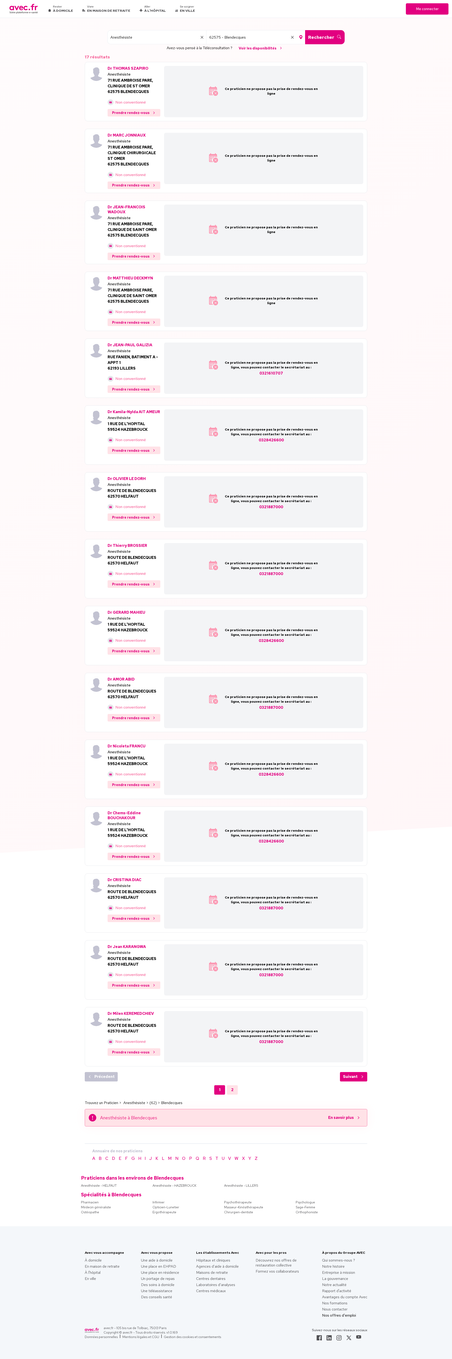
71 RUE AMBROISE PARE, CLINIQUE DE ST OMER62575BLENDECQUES (130, 86)
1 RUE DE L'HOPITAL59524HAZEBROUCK (128, 426)
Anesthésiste (119, 74)
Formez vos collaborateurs (277, 1271)
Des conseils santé (156, 1296)
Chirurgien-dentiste (238, 1212)
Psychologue (305, 1202)
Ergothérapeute (164, 1212)
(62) (153, 1102)
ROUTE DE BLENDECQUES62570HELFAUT (132, 493)
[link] (319, 1339)
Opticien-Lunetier (166, 1207)
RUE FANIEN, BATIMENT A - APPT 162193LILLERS (133, 363)
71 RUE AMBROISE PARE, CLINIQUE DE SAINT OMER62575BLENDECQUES (132, 230)
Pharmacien (90, 1202)
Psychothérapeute (238, 1202)
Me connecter (427, 9)
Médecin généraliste (96, 1207)
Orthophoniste (307, 1212)
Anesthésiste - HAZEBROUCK (174, 1185)
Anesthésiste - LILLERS (241, 1185)
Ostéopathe (90, 1212)
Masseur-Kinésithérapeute (243, 1207)
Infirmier (159, 1202)
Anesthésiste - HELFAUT (99, 1185)
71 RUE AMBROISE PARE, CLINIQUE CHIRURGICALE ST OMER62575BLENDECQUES (132, 156)
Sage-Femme (305, 1207)
